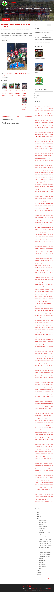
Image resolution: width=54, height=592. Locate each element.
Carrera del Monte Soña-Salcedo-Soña (13, 29)
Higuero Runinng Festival (46, 286)
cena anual (51, 220)
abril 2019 (41, 562)
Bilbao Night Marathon (45, 181)
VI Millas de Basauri (43, 441)
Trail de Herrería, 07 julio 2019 (45, 545)
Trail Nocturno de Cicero (46, 415)
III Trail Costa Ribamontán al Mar (44, 303)
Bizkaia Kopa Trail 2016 (43, 182)
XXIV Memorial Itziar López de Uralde (44, 473)
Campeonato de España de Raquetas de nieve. (44, 193)
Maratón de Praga (49, 327)
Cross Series (37, 255)
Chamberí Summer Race (39, 222)
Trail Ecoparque (48, 406)
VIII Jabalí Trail (49, 446)
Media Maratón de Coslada (41, 346)
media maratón (38, 337)
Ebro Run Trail (50, 265)
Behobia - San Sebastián (39, 179)
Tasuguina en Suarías (43, 389)
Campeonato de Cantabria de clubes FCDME (44, 186)
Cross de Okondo (41, 243)
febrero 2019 (41, 566)
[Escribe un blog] (4, 77)
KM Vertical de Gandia (49, 313)
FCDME (36, 277)
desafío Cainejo (41, 262)
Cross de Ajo (44, 239)
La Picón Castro (45, 318)
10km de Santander (46, 120)
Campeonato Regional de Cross (41, 198)
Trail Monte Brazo (43, 413)
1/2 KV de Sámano (38, 105)
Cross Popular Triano (41, 253)
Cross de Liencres (45, 241)
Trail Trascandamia (38, 422)
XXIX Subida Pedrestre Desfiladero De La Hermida (44, 477)
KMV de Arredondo (47, 315)
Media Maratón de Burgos (45, 342)
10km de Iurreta (43, 115)
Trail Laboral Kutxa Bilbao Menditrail (44, 411)
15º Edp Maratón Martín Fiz (43, 130)
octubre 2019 (41, 524)
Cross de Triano (46, 244)
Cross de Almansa (49, 239)
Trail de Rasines (45, 404)
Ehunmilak (43, 270)
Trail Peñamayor (50, 417)
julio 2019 (41, 530)
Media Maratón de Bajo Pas (43, 341)
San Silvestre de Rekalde (46, 382)
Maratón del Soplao (40, 330)
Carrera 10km (44, 200)
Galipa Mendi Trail (47, 277)
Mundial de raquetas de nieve (44, 363)
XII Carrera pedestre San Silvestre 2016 (46, 449)
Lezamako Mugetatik (46, 320)
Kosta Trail (44, 317)
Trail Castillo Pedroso (45, 396)
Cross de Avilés (38, 241)
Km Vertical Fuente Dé (39, 315)
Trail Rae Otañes (45, 418)
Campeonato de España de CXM (47, 189)
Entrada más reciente (6, 116)
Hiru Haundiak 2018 (42, 287)
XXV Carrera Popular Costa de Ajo (41, 479)
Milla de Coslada (42, 360)
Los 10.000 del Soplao (39, 322)
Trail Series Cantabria (39, 420)
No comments (27, 29)
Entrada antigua (28, 116)
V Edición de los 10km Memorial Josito (42, 430)
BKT (41, 184)
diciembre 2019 (42, 520)
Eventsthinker (45, 275)
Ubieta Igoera (50, 425)
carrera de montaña (41, 203)
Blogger (48, 578)
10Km (39, 110)
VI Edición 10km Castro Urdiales (45, 435)
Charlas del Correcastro (48, 222)
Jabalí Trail (50, 310)
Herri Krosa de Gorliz (38, 286)
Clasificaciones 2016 (47, 224)
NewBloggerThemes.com (45, 590)
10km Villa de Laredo (39, 125)
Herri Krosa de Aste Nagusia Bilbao (46, 284)
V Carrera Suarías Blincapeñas (47, 429)
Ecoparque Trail (38, 267)
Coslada (36, 237)
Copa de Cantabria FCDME (40, 232)
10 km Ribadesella (45, 106)
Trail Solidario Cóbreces (48, 420)
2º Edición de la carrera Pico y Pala (41, 144)
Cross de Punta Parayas (49, 243)
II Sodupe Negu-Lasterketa (39, 294)
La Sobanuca (50, 318)
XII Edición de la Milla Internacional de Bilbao (43, 451)
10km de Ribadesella (45, 118)
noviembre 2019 (42, 522)
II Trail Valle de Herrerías (47, 296)
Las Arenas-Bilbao (38, 320)
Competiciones (37, 8)
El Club (11, 8)
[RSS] (27, 586)
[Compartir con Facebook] (7, 77)
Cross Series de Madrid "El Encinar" (46, 255)
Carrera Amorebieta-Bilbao (43, 201)
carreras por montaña (49, 217)
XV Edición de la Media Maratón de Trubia (45, 460)
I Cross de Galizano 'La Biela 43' (43, 291)
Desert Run (39, 263)
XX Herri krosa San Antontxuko (46, 465)
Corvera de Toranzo (49, 236)
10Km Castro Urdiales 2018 (43, 111)
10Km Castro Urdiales (47, 8)
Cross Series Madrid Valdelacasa (40, 258)
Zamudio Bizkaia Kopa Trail (40, 501)
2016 (51, 134)
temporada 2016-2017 (41, 391)
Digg (4, 75)
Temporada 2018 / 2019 (39, 392)
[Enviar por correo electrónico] (2, 77)
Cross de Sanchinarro (39, 244)
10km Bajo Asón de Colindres (45, 110)
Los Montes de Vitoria (46, 322)
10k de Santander (47, 108)
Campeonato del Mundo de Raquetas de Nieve (44, 194)
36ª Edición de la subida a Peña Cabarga (44, 150)
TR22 (45, 392)
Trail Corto (51, 396)
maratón (47, 324)
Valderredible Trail (45, 432)
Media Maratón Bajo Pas (46, 337)
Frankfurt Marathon (40, 277)
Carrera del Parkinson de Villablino (42, 212)
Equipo (15, 8)
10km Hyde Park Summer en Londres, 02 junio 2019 (17, 94)
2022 (38, 514)
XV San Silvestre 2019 (39, 461)
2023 (38, 512)
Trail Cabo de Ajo (48, 394)
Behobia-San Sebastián (48, 179)
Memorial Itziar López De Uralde (44, 358)
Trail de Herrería (37, 403)
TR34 (47, 392)
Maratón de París (42, 327)
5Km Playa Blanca (44, 169)
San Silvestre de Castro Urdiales (44, 379)
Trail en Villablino (47, 408)
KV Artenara (49, 317)
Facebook (10, 73)
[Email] (30, 586)
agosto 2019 (41, 528)
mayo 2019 (41, 560)
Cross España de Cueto (47, 246)
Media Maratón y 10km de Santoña (46, 355)
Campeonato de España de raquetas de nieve (44, 191)
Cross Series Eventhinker (39, 256)
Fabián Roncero (50, 275)
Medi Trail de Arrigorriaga (48, 336)
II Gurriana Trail (50, 293)
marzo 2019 (41, 564)
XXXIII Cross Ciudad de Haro (45, 489)
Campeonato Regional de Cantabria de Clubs (44, 196)
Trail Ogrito (44, 417)
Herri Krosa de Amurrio (45, 282)
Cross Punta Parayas (49, 253)
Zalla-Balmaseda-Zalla (49, 499)
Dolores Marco (44, 263)
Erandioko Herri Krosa (41, 274)
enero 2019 (41, 568)
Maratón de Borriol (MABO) (44, 325)
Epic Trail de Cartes (42, 272)
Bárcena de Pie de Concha (48, 177)
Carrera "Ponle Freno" (38, 200)
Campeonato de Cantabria (48, 184)
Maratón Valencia (50, 332)
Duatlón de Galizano (42, 265)
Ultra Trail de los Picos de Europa (41, 427)
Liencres (51, 320)
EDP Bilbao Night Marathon (46, 267)
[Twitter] (24, 586)
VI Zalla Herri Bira (50, 441)
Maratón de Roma (45, 329)
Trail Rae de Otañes (38, 418)
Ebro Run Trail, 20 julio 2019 (45, 536)
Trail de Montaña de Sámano (45, 403)
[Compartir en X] (5, 77)
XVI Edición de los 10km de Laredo (44, 463)
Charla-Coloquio (28, 8)
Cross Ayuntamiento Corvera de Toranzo (45, 237)
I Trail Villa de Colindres (43, 293)
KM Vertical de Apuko (41, 313)
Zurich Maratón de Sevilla (42, 503)
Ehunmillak (47, 270)
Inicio (18, 116)
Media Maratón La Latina (42, 353)
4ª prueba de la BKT (43, 167)
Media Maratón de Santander (45, 348)
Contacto (50, 10)
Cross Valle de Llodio (42, 260)
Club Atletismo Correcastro (36, 588)
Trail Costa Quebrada (39, 398)
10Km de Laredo (48, 117)
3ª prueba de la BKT (45, 160)
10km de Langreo (41, 117)
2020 (47, 136)
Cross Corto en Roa (38, 239)
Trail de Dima (40, 401)
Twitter (16, 73)
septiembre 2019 (42, 526)
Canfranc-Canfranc (50, 198)
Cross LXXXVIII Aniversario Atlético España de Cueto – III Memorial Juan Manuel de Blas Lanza (44, 252)
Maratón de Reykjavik (38, 329)
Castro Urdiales (37, 220)
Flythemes (29, 590)
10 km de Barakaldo (45, 105)
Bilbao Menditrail (38, 181)
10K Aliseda (50, 106)
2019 (4, 29)
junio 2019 (41, 558)
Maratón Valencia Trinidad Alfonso (42, 334)
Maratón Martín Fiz (43, 332)
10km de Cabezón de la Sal (45, 113)
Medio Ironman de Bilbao (39, 356)
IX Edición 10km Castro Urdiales (43, 310)
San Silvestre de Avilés (39, 377)
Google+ (22, 73)
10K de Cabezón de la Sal (39, 108)
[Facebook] (25, 586)
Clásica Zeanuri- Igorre (39, 224)
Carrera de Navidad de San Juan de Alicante (45, 206)
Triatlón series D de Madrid (43, 425)
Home (7, 8)
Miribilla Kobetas (40, 361)
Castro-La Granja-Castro (44, 220)
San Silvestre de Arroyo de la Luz (47, 375)
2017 (36, 136)
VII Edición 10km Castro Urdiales (41, 442)
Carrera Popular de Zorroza (45, 215)
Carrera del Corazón (39, 208)
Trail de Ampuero (41, 399)
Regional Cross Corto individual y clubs (46, 372)
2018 (40, 136)
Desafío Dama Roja (47, 262)
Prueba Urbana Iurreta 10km (44, 368)
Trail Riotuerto (50, 418)
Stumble (28, 73)
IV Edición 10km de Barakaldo (41, 306)
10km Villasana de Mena (47, 125)
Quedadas (21, 8)
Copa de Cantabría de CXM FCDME (46, 231)
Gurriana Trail (43, 279)
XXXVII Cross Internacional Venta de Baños (45, 496)
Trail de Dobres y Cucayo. (48, 401)
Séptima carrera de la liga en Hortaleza (42, 386)
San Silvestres (50, 384)
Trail (49, 392)
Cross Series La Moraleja (48, 256)
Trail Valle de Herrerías (45, 422)
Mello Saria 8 (47, 356)
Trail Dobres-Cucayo (41, 406)
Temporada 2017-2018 (49, 391)
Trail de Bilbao (47, 399)
